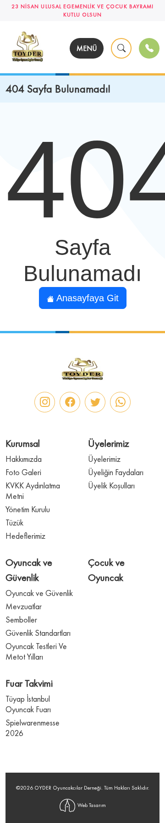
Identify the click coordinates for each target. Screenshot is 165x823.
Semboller (21, 619)
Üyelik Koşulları (111, 485)
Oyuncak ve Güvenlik (39, 593)
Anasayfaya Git (86, 298)
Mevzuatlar (24, 606)
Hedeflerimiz (25, 536)
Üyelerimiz (104, 459)
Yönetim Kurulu (28, 509)
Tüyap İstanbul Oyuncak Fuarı (28, 704)
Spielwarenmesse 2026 (33, 727)
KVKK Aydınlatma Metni (33, 490)
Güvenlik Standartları (38, 633)
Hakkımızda (24, 459)
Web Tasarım (91, 805)
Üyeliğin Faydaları (115, 472)
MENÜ (87, 48)
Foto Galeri (23, 472)
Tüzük (14, 522)
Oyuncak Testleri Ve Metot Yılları (36, 651)
